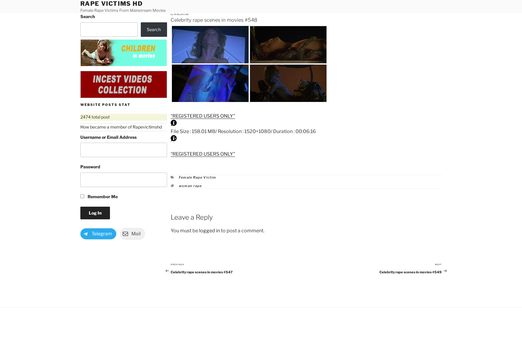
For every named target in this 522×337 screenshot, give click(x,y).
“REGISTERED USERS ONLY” (203, 116)
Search (87, 16)
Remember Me (102, 196)
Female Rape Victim (197, 177)
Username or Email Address (108, 137)
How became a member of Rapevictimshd (121, 126)
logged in (209, 231)
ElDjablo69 (181, 14)
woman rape (190, 186)
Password (90, 166)
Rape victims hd (111, 3)
